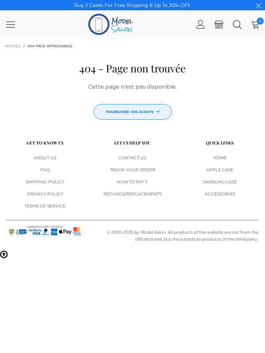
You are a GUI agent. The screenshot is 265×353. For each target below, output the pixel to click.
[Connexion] (201, 24)
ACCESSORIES (220, 193)
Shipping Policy (45, 181)
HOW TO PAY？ (132, 181)
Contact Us (132, 157)
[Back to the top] (4, 253)
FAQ (45, 169)
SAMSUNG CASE (220, 181)
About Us (45, 157)
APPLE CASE (219, 169)
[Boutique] (219, 24)
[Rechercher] (237, 24)
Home (220, 157)
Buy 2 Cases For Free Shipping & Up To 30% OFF (132, 5)
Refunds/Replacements (132, 193)
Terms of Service (45, 206)
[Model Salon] (110, 24)
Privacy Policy (45, 193)
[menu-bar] (15, 24)
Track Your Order (132, 169)
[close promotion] (258, 5)
